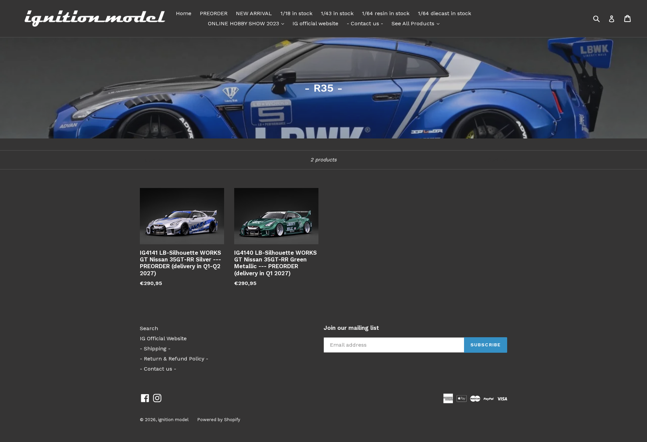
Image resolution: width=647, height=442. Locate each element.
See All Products (417, 23)
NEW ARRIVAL (254, 13)
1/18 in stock (296, 13)
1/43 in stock (337, 13)
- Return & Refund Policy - (174, 358)
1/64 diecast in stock (444, 13)
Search (149, 328)
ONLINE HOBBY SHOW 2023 (247, 23)
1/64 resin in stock (385, 13)
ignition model (173, 419)
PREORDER (213, 13)
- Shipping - (155, 348)
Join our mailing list (351, 327)
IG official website (315, 23)
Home (183, 13)
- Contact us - (365, 23)
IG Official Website (163, 338)
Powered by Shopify (218, 419)
